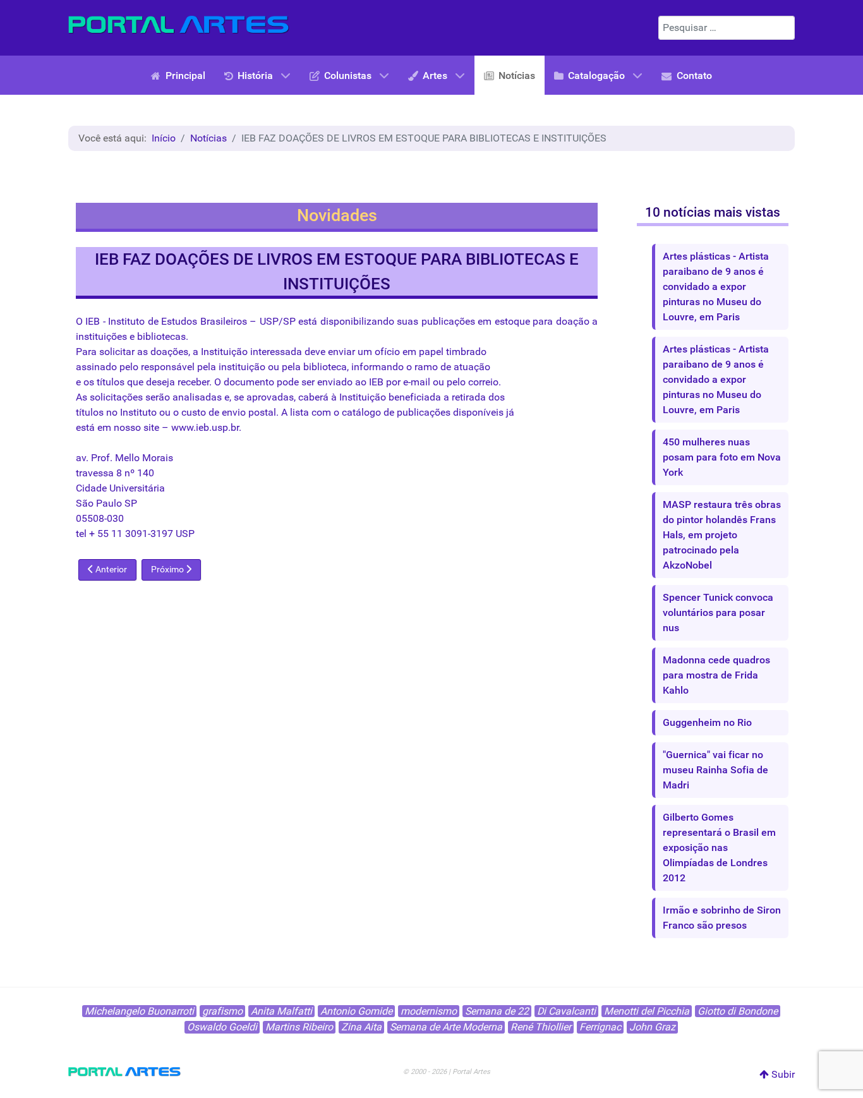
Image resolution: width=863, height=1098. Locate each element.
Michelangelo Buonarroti (139, 1011)
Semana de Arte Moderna (446, 1027)
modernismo (429, 1011)
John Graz (652, 1027)
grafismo (222, 1011)
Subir (782, 1074)
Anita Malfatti (281, 1011)
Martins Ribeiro (299, 1027)
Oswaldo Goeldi (222, 1027)
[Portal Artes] (178, 25)
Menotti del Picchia (646, 1011)
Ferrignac (600, 1027)
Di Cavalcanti (566, 1011)
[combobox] (726, 28)
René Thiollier (540, 1027)
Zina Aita (361, 1027)
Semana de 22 (497, 1011)
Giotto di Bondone (737, 1011)
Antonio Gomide (356, 1011)
